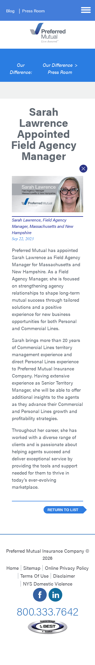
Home (12, 568)
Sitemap (31, 568)
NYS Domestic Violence (47, 583)
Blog (10, 11)
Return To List (63, 510)
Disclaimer (64, 575)
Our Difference (58, 65)
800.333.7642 (47, 611)
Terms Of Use (34, 575)
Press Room (33, 11)
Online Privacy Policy (67, 568)
